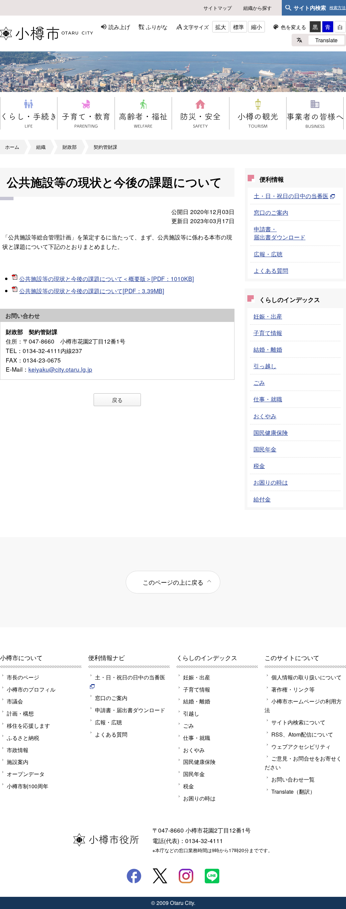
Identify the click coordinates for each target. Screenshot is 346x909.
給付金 (262, 499)
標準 (238, 27)
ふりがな (157, 27)
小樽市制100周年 (27, 786)
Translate (326, 40)
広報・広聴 (268, 254)
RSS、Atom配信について (302, 734)
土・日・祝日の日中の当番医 (291, 195)
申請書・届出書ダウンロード (279, 233)
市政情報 (17, 750)
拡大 (220, 27)
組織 (41, 146)
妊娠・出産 (267, 316)
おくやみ (264, 416)
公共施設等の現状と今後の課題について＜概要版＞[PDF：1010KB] (106, 278)
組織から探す (257, 7)
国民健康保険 (270, 432)
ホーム (12, 146)
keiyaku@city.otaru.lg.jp (60, 369)
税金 (259, 465)
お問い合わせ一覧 (293, 779)
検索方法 (337, 8)
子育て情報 (267, 332)
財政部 (70, 146)
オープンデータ (26, 774)
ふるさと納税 (23, 737)
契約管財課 (105, 146)
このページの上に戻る (173, 582)
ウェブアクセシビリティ (301, 746)
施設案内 (17, 762)
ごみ (259, 382)
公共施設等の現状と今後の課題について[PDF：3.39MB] (91, 290)
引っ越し (264, 366)
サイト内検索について (298, 722)
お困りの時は (270, 482)
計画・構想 (20, 713)
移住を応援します (28, 725)
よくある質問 (271, 270)
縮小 (256, 27)
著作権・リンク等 (293, 689)
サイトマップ (217, 7)
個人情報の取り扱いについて (306, 677)
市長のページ (23, 677)
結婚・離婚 (267, 349)
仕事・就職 (267, 399)
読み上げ (119, 27)
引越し (191, 713)
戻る (117, 400)
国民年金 (264, 449)
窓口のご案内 (271, 212)
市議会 (15, 701)
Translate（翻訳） (293, 791)
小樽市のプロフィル (31, 689)
